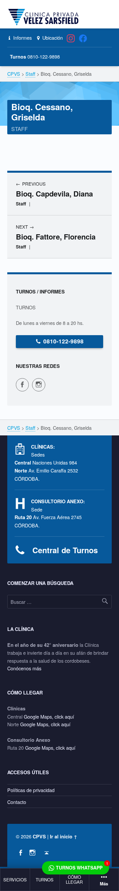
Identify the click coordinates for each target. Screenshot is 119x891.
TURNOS (45, 879)
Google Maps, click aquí (49, 716)
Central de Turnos (65, 550)
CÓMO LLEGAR (74, 879)
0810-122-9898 (63, 341)
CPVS (39, 836)
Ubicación (51, 37)
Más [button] (104, 884)
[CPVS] (44, 17)
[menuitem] (15, 880)
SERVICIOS (15, 879)
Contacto (16, 801)
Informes (22, 37)
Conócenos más (24, 668)
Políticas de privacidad (31, 789)
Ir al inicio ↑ (63, 836)
